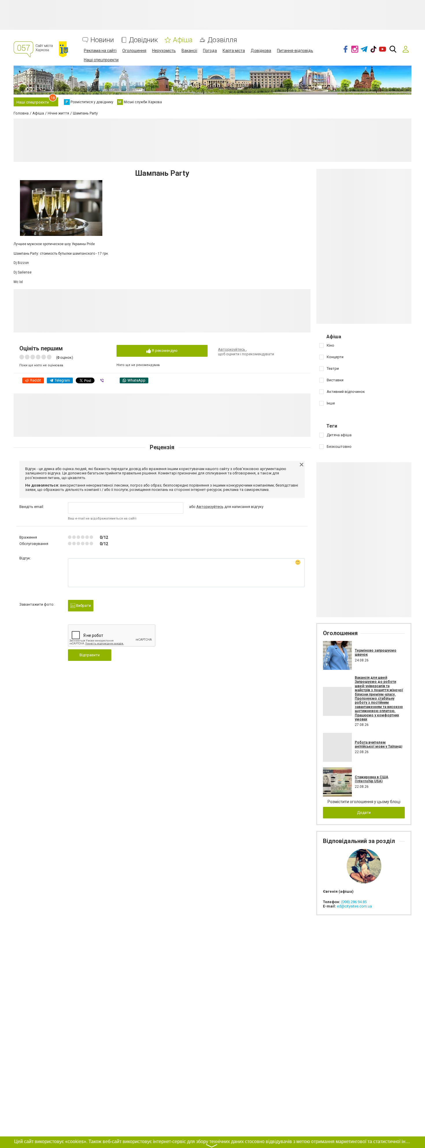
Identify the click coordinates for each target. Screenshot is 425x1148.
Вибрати (83, 605)
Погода (210, 50)
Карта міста (234, 50)
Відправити (90, 655)
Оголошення (134, 50)
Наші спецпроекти (101, 60)
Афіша (183, 40)
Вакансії (189, 50)
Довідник (143, 40)
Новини (102, 40)
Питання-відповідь (295, 50)
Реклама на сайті (100, 50)
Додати (364, 812)
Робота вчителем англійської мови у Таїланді (378, 744)
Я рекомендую (164, 350)
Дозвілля (222, 40)
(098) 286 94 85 (354, 902)
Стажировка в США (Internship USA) (371, 779)
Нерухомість (164, 50)
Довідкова (261, 50)
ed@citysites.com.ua (354, 906)
